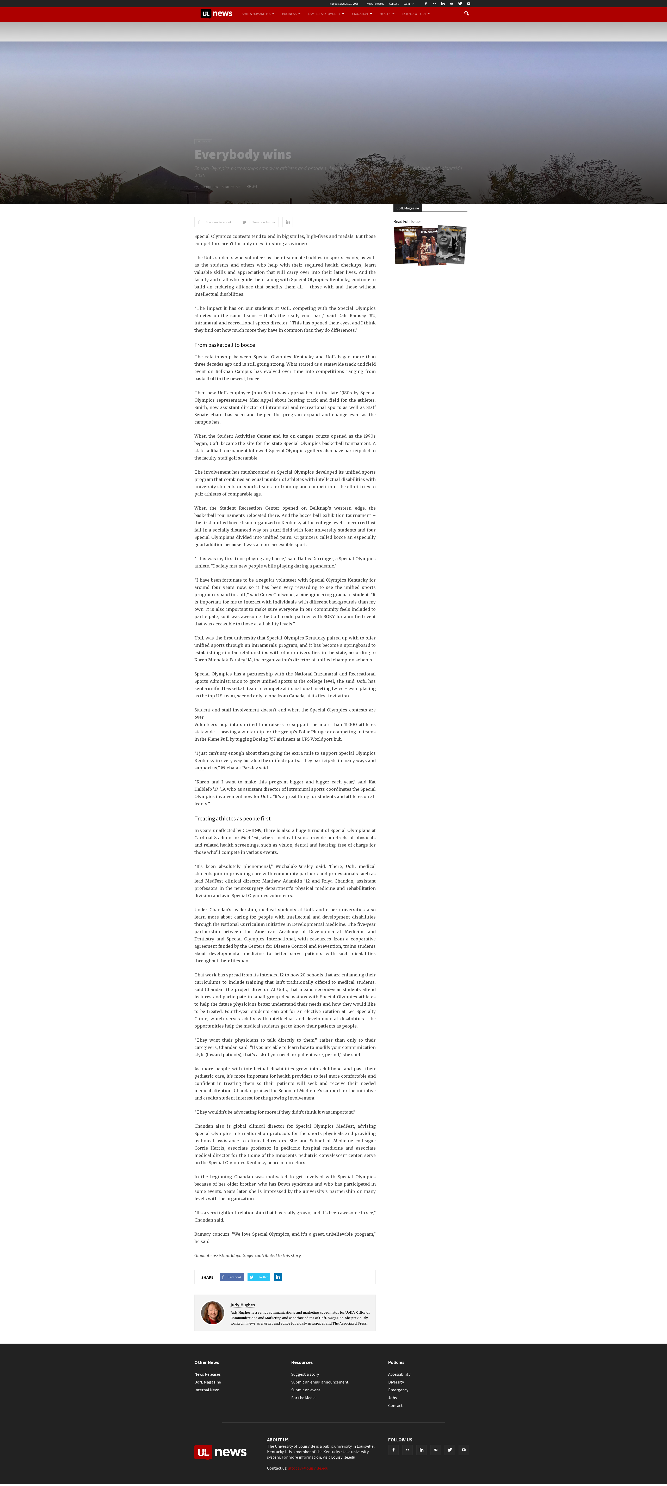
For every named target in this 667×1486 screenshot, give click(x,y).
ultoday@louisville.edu (308, 1468)
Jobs (392, 1397)
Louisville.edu (343, 1457)
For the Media (303, 1397)
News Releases (375, 3)
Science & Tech (414, 13)
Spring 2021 (203, 141)
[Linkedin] (443, 3)
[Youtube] (469, 3)
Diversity (396, 1382)
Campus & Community (324, 13)
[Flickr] (434, 3)
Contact (394, 3)
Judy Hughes (208, 187)
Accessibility (399, 1374)
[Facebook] (426, 3)
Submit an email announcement (320, 1382)
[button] (466, 13)
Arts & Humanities (256, 13)
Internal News (207, 1389)
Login (407, 3)
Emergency (398, 1389)
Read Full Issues (407, 221)
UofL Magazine (207, 1382)
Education (360, 13)
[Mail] (451, 3)
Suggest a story (305, 1374)
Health (385, 13)
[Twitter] (460, 3)
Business (289, 13)
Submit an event (305, 1389)
